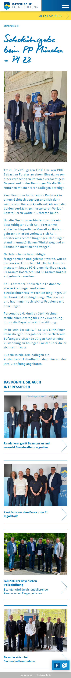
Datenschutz (44, 675)
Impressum (26, 675)
